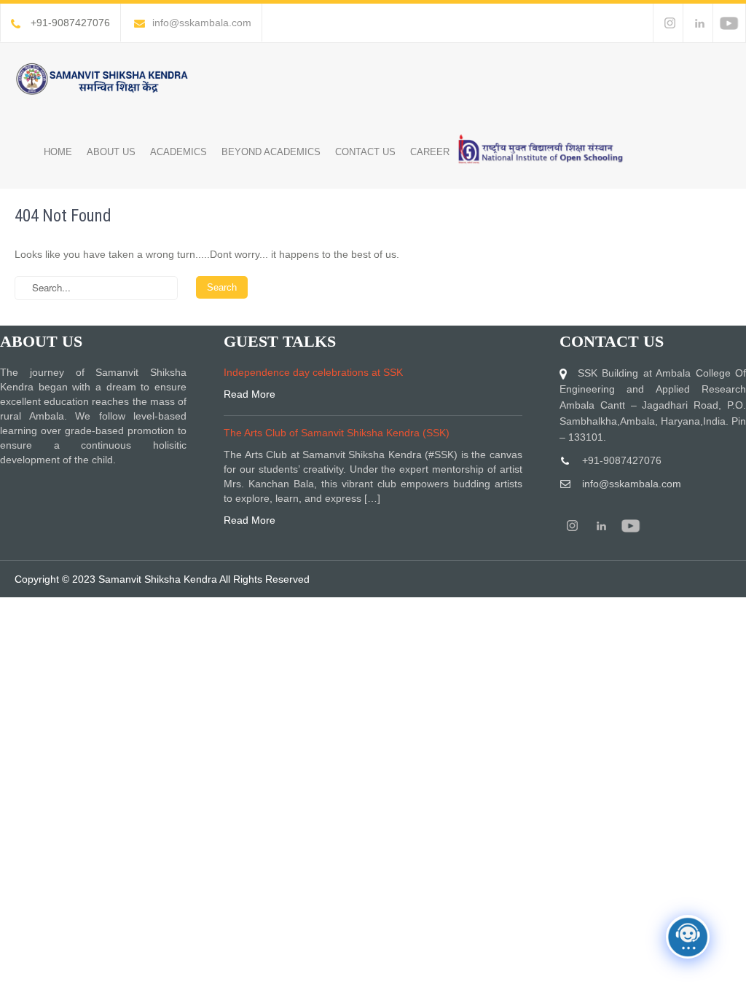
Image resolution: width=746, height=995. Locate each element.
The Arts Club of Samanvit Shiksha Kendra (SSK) (336, 432)
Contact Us (365, 151)
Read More (249, 394)
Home (58, 151)
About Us (111, 151)
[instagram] (669, 23)
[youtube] (729, 23)
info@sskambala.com (201, 22)
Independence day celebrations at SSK (313, 372)
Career (429, 151)
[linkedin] (699, 23)
